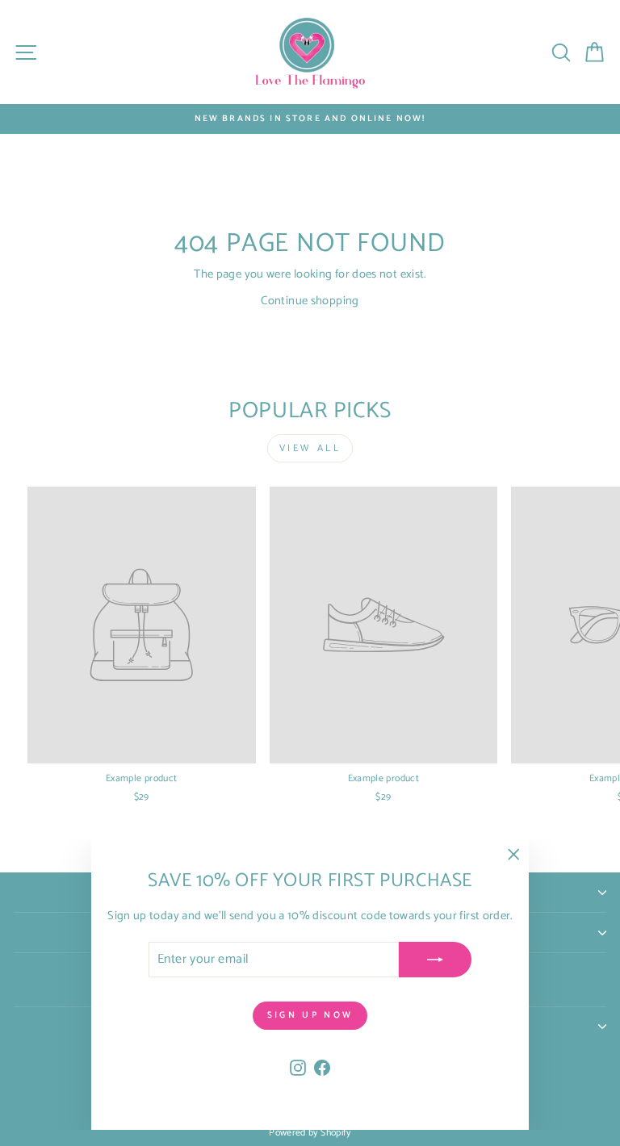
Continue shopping (309, 301)
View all (310, 448)
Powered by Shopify (310, 1132)
